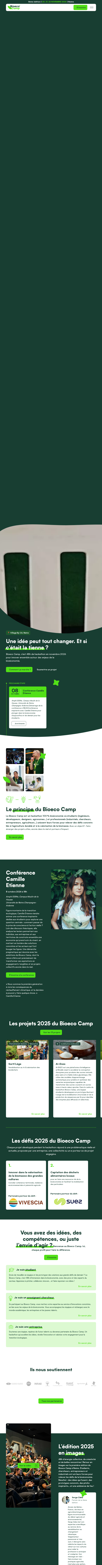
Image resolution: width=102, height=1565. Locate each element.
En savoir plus (15, 837)
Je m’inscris (20, 723)
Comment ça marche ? (20, 669)
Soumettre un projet (47, 669)
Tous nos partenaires (52, 1401)
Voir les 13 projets (51, 1032)
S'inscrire (81, 7)
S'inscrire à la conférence (21, 975)
